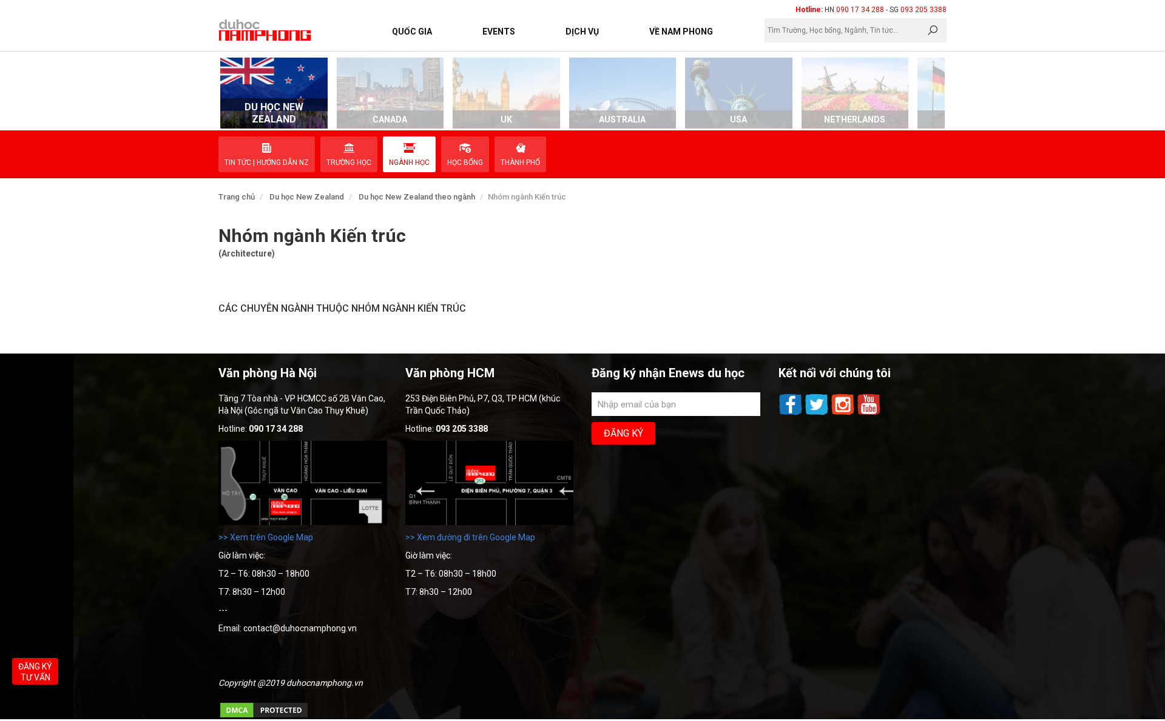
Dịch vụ (582, 31)
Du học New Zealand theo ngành (417, 196)
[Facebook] (791, 413)
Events (498, 31)
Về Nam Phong (681, 31)
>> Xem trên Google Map (265, 537)
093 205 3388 (923, 9)
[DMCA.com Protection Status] (263, 716)
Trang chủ (236, 196)
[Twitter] (818, 413)
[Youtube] (869, 413)
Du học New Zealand (306, 196)
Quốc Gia (412, 31)
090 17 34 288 (860, 9)
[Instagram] (844, 413)
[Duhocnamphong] (265, 29)
